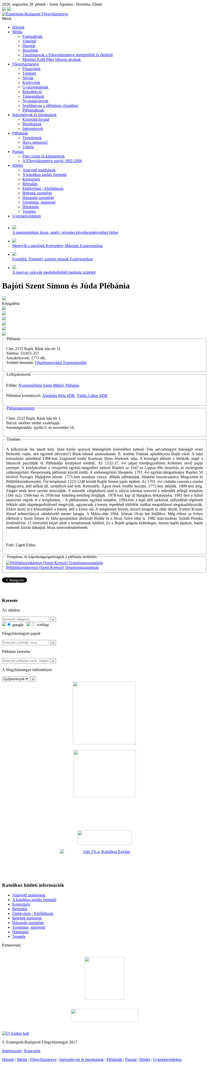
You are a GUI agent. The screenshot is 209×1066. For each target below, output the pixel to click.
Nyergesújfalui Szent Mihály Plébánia (48, 385)
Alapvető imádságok (39, 170)
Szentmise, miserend (38, 202)
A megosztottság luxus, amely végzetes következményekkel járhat (65, 232)
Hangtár (28, 45)
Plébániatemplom (20, 408)
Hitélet (17, 165)
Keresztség (31, 179)
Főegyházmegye (25, 64)
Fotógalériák (32, 36)
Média (17, 32)
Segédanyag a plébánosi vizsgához (50, 105)
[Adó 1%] (104, 863)
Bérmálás (29, 184)
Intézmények (32, 128)
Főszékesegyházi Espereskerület (61, 362)
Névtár (27, 78)
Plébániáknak (33, 110)
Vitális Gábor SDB (92, 395)
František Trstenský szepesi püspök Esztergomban (52, 259)
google (17, 625)
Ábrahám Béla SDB (58, 395)
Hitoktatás (30, 207)
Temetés (29, 211)
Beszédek (30, 50)
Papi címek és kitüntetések (43, 156)
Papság (18, 151)
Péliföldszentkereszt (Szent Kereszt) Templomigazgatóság (52, 567)
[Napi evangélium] (104, 837)
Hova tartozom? (35, 142)
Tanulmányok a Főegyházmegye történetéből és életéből (67, 55)
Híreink (18, 27)
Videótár (29, 41)
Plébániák (20, 133)
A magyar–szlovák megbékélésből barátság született (54, 272)
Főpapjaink (31, 68)
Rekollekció (32, 92)
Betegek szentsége (37, 193)
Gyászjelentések (35, 87)
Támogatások (33, 96)
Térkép (28, 147)
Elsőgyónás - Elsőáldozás (42, 188)
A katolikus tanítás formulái (44, 174)
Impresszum (11, 1051)
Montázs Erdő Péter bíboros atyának (51, 59)
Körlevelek (31, 82)
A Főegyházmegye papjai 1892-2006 (52, 161)
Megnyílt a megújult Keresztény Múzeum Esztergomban (57, 245)
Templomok (32, 138)
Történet (29, 73)
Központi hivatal (35, 119)
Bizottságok (32, 124)
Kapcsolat (32, 1051)
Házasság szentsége (38, 197)
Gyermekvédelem (26, 216)
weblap (42, 625)
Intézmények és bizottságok (34, 115)
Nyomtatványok (35, 101)
